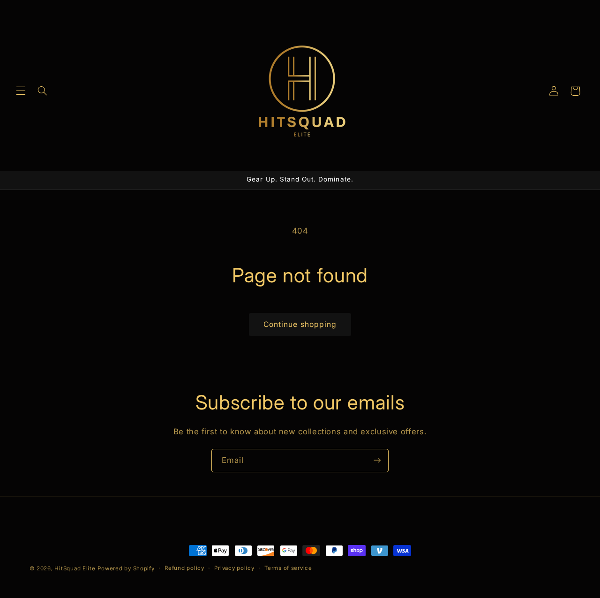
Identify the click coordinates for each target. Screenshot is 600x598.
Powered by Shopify (126, 568)
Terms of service (288, 568)
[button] (20, 91)
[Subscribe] (377, 460)
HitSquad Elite (74, 568)
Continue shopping (300, 324)
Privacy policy (234, 568)
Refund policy (184, 568)
